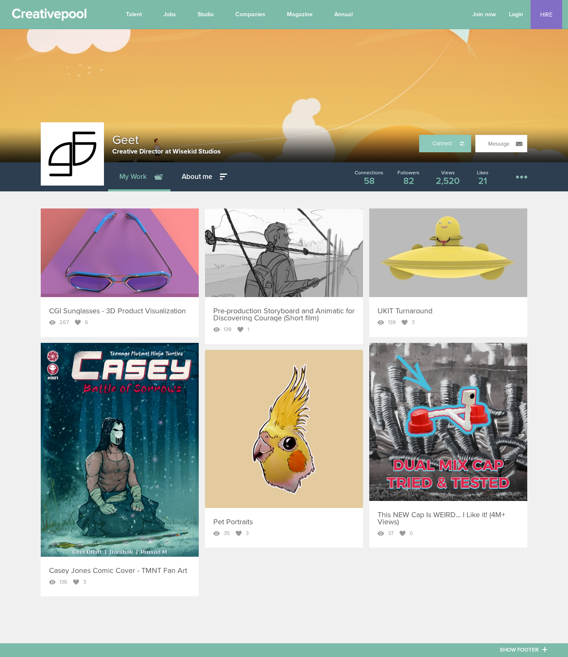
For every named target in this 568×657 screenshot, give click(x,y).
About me (197, 176)
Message (498, 144)
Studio (206, 14)
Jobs (169, 14)
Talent (134, 14)
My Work (133, 176)
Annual (343, 14)
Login (516, 14)
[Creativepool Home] (49, 16)
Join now (484, 14)
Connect (442, 143)
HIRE (546, 14)
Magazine (300, 14)
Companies (250, 14)
